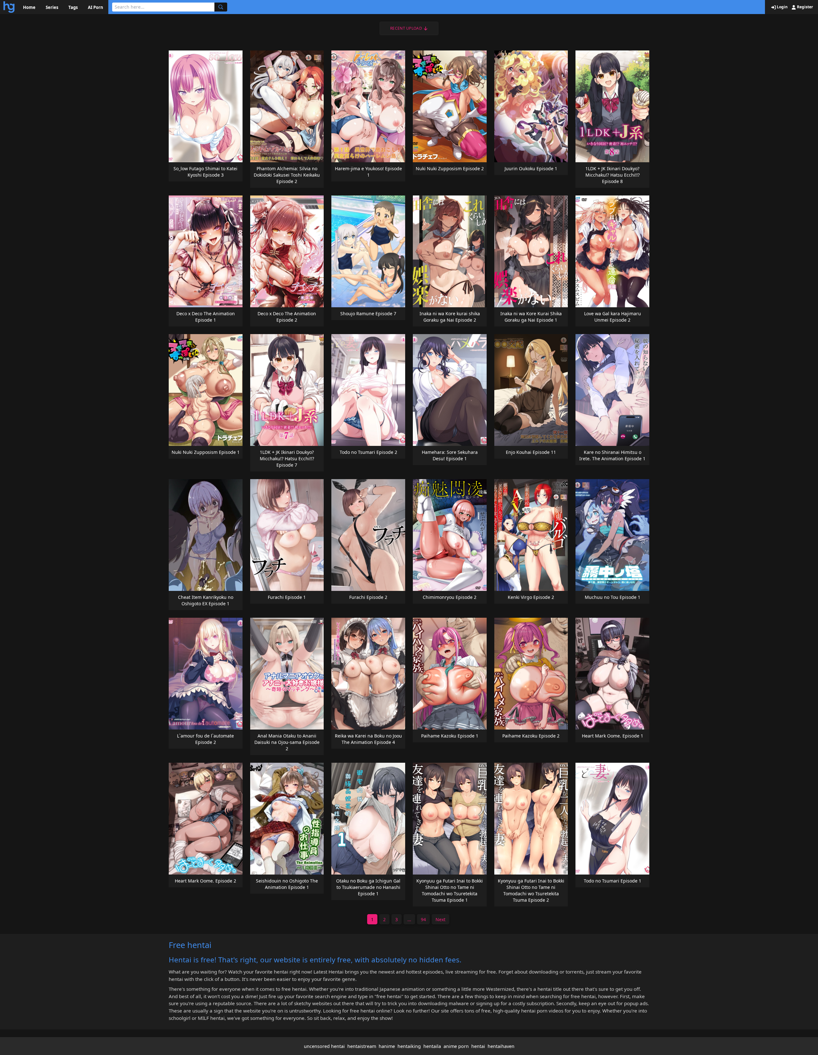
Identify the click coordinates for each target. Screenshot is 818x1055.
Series (52, 7)
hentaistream (361, 1046)
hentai (478, 1046)
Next (440, 919)
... (409, 919)
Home (29, 7)
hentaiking (409, 1046)
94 (423, 919)
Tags (73, 7)
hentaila (432, 1046)
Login (782, 7)
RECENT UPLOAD (406, 28)
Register (804, 7)
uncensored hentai (324, 1046)
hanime (387, 1046)
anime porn (456, 1046)
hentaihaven (501, 1046)
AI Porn (95, 7)
